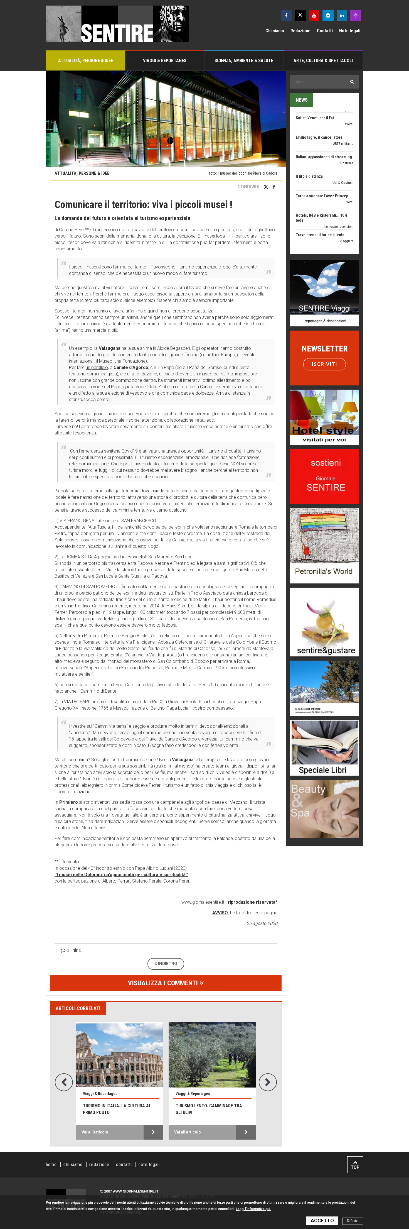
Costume (346, 135)
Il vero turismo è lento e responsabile (110, 1109)
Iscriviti (324, 364)
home (51, 1164)
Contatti (325, 30)
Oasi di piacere (342, 237)
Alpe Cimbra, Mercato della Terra (206, 1109)
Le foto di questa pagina (253, 912)
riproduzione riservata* (252, 902)
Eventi (349, 174)
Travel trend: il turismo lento (320, 206)
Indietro (167, 963)
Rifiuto (353, 1221)
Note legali (349, 30)
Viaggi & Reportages (164, 60)
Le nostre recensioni (338, 198)
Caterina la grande (311, 245)
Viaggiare (346, 213)
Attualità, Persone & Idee (85, 60)
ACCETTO (322, 1220)
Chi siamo (274, 30)
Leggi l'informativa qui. (253, 1209)
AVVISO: (220, 912)
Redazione (300, 30)
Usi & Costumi (342, 154)
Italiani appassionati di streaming (324, 128)
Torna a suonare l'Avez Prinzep (322, 167)
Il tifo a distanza (309, 148)
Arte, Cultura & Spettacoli (323, 60)
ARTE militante (343, 115)
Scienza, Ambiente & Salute (244, 60)
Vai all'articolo (95, 1132)
